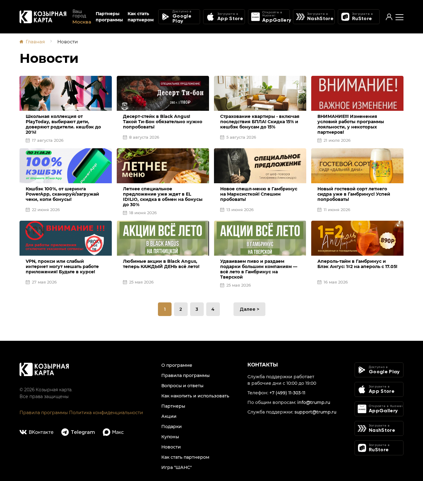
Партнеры (173, 406)
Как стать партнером (141, 17)
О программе (176, 365)
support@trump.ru (315, 412)
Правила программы (44, 412)
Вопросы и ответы (182, 385)
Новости (171, 447)
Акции (169, 416)
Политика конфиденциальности (106, 412)
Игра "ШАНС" (176, 467)
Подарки (171, 426)
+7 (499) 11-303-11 (287, 393)
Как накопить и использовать (195, 396)
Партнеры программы (109, 17)
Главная (35, 42)
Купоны (170, 437)
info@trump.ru (313, 402)
